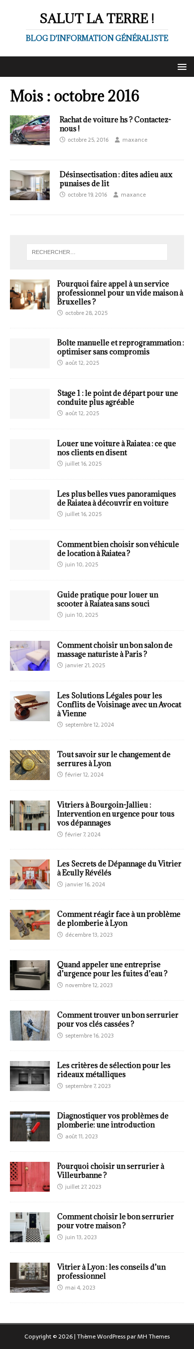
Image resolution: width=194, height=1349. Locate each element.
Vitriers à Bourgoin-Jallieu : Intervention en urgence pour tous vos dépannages (116, 813)
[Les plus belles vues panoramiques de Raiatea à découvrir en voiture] (30, 513)
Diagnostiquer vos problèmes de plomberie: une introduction (113, 1120)
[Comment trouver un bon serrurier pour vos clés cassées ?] (30, 1035)
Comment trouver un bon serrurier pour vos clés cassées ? (118, 1019)
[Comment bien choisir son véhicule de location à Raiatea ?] (30, 563)
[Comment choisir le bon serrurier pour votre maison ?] (30, 1236)
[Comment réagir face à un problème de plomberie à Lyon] (30, 934)
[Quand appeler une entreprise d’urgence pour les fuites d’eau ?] (30, 984)
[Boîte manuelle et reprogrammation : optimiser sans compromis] (30, 362)
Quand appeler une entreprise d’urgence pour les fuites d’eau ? (112, 969)
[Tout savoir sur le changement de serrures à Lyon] (30, 774)
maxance (134, 139)
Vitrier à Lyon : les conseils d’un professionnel (111, 1271)
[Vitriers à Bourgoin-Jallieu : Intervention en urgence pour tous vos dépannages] (30, 824)
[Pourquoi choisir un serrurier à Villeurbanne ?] (30, 1186)
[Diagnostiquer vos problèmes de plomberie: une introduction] (30, 1135)
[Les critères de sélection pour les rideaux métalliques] (30, 1085)
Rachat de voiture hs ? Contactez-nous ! (115, 124)
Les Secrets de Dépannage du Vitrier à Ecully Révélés (119, 868)
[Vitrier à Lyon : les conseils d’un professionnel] (30, 1287)
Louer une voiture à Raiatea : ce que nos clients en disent (116, 448)
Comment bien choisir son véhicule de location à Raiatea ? (118, 549)
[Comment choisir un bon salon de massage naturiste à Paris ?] (30, 664)
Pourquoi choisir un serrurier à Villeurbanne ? (110, 1170)
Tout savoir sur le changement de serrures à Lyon (114, 759)
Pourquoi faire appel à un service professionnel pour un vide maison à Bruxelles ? (120, 292)
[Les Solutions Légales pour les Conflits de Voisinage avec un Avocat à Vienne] (30, 715)
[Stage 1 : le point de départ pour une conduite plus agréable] (30, 412)
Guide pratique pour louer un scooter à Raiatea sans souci (107, 599)
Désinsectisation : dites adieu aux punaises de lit (116, 179)
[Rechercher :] (97, 252)
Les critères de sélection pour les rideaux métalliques (114, 1070)
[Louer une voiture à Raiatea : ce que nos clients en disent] (30, 463)
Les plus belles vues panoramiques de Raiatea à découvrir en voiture (116, 498)
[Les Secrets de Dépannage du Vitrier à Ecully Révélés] (30, 883)
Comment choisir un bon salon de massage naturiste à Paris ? (115, 649)
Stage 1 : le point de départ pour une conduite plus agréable (117, 397)
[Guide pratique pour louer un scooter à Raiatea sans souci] (30, 614)
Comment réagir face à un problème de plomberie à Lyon (119, 918)
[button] (180, 66)
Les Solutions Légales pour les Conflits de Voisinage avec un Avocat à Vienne (119, 704)
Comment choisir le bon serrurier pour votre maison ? (115, 1221)
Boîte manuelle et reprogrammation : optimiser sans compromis (120, 347)
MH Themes (153, 1337)
